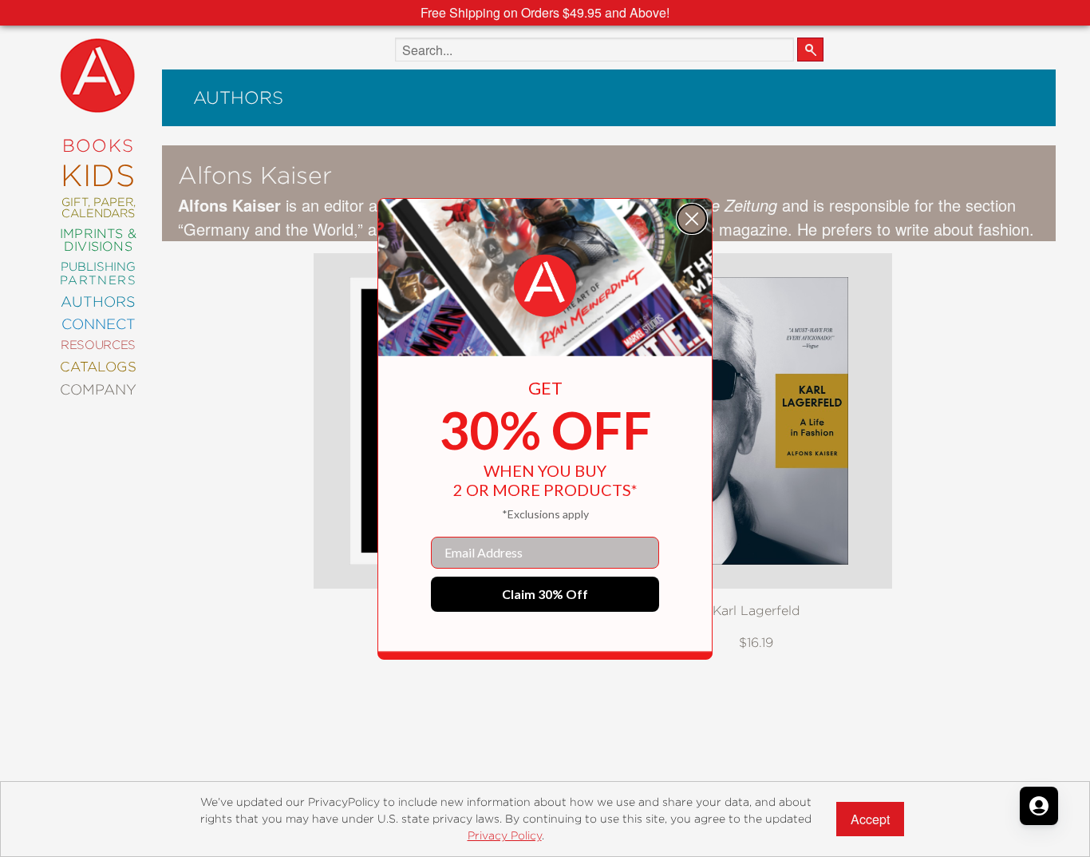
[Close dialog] (691, 218)
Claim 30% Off (545, 593)
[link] (545, 286)
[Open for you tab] (1039, 806)
